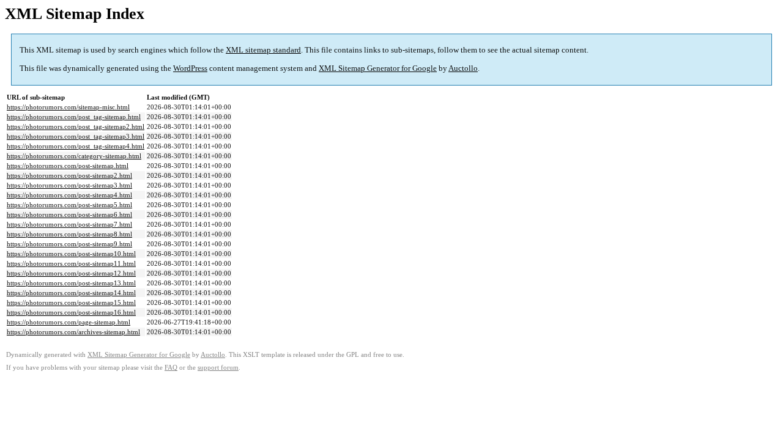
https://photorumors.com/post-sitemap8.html (69, 234)
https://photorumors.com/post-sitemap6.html (69, 214)
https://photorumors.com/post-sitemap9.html (69, 244)
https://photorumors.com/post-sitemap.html (67, 165)
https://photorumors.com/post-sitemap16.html (71, 312)
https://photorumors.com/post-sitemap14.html (71, 292)
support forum (218, 367)
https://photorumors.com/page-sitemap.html (68, 322)
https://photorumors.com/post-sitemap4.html (69, 195)
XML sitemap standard (263, 49)
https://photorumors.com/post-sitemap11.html (71, 263)
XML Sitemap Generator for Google (378, 68)
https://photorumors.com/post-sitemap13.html (71, 283)
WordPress (190, 68)
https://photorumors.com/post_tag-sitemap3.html (75, 136)
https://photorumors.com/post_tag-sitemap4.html (75, 146)
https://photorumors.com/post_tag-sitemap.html (74, 116)
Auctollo (463, 68)
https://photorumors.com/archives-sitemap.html (73, 332)
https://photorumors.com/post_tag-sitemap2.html (75, 126)
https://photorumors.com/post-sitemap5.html (69, 204)
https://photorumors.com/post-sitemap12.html (71, 273)
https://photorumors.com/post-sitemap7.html (69, 224)
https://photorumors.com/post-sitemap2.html (69, 175)
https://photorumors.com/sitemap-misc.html (68, 107)
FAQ (171, 367)
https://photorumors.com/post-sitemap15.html (71, 302)
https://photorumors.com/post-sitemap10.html (71, 253)
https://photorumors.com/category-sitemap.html (74, 156)
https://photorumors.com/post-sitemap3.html (69, 185)
